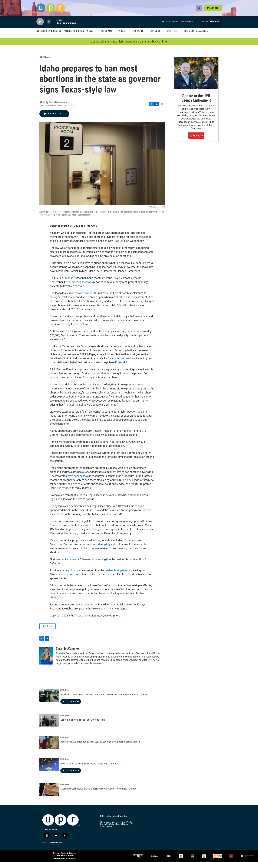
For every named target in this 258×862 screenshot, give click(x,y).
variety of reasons (124, 358)
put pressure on (72, 574)
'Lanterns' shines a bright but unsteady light (82, 719)
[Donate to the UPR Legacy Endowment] (196, 73)
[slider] (53, 21)
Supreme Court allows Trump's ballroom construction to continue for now (98, 788)
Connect (155, 31)
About (122, 31)
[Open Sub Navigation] (96, 31)
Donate (214, 7)
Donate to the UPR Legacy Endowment (196, 98)
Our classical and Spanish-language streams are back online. (129, 41)
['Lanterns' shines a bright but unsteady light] (49, 720)
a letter (57, 384)
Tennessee (130, 540)
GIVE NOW (196, 135)
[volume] (49, 21)
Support (138, 31)
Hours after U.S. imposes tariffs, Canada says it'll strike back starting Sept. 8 (100, 741)
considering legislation (105, 544)
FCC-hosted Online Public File (114, 816)
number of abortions (81, 282)
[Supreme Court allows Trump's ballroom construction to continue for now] (49, 789)
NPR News (44, 57)
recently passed (67, 559)
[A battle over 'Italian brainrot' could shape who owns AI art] (49, 764)
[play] (40, 21)
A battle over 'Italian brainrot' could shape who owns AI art (90, 763)
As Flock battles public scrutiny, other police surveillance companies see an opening (104, 694)
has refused (64, 488)
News (90, 31)
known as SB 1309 (86, 293)
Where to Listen (74, 31)
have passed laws (78, 475)
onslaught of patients (118, 570)
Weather (172, 31)
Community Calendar (196, 31)
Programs (106, 31)
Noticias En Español (48, 31)
